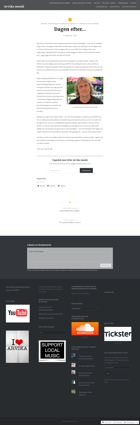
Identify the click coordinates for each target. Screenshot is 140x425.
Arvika (44, 23)
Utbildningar (102, 6)
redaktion (73, 23)
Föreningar (123, 3)
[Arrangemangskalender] (85, 363)
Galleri (97, 3)
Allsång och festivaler (46, 318)
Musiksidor (115, 6)
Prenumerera (86, 170)
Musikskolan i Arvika (57, 23)
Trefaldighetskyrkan (89, 23)
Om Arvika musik (129, 6)
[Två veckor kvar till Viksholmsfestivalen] (85, 353)
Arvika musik (14, 6)
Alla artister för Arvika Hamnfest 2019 (86, 384)
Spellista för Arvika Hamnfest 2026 (51, 314)
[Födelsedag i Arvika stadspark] (85, 389)
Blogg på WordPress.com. (70, 421)
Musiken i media (109, 3)
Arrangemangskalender (59, 3)
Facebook (109, 292)
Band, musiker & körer (81, 3)
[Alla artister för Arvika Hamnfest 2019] (85, 380)
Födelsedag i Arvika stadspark (85, 393)
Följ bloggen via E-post (116, 353)
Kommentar (105, 265)
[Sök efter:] (52, 332)
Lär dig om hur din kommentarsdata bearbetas (83, 270)
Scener (133, 3)
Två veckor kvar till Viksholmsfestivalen (46, 308)
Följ (108, 373)
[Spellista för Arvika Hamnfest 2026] (85, 370)
